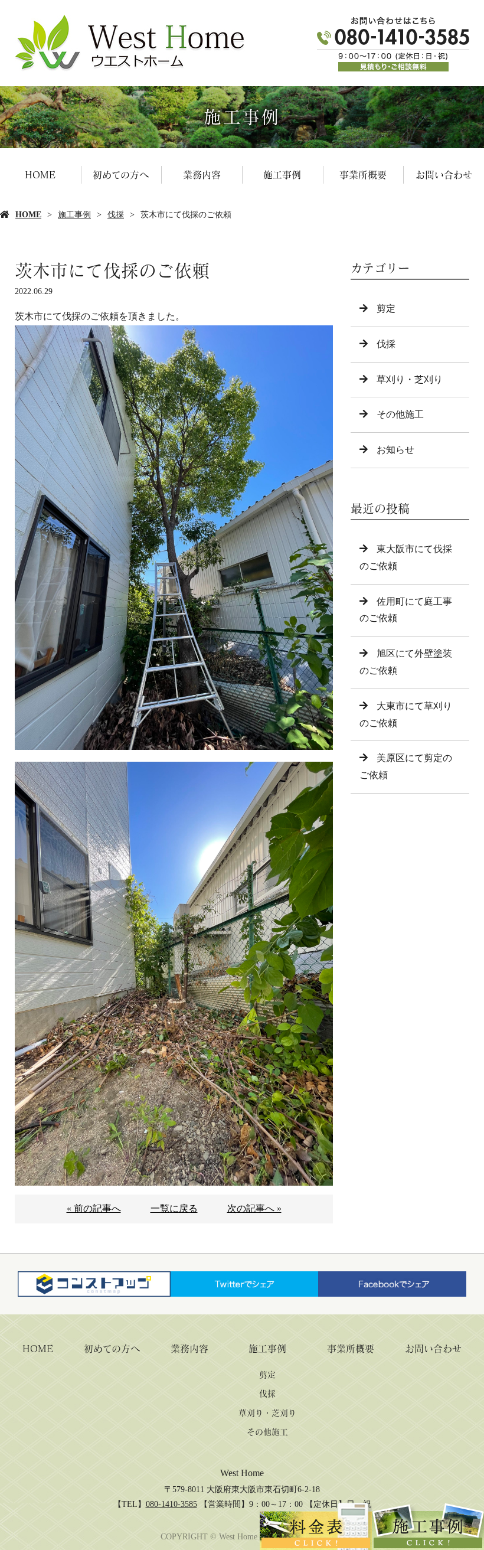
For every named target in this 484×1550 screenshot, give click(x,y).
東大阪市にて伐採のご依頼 (405, 557)
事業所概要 (363, 175)
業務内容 (202, 175)
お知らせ (395, 450)
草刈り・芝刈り (410, 379)
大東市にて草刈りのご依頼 (405, 714)
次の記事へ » (254, 1208)
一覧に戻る (174, 1208)
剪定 (386, 309)
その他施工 (400, 414)
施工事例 (282, 175)
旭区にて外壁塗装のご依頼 (405, 662)
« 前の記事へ (94, 1208)
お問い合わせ (444, 175)
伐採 (115, 214)
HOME (40, 175)
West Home (242, 1473)
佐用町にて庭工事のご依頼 (405, 610)
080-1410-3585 (171, 1504)
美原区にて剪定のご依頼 (405, 766)
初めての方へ (121, 175)
